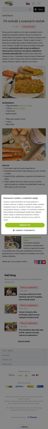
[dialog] (24, 215)
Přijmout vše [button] (25, 225)
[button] (24, 230)
